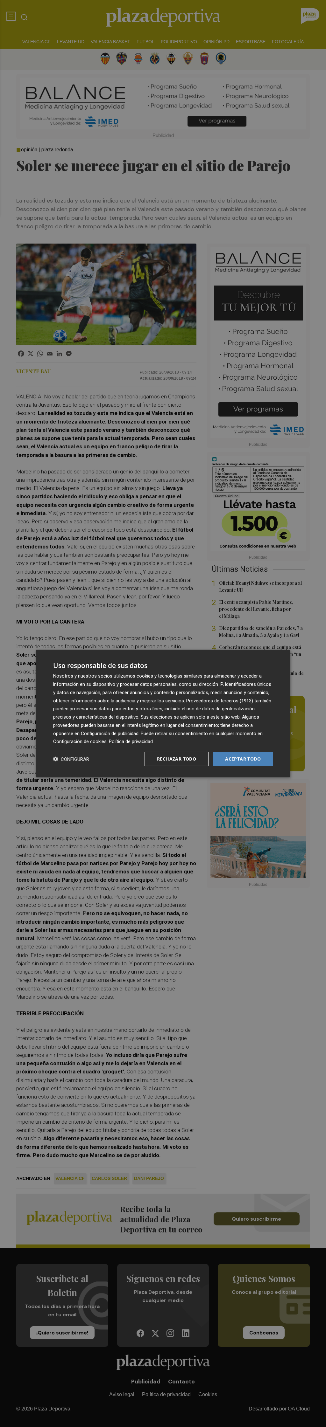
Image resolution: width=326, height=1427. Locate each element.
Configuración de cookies (80, 741)
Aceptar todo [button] (243, 759)
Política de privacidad (131, 741)
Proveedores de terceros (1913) (219, 700)
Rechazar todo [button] (176, 759)
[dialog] (163, 713)
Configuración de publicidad (109, 733)
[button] (71, 759)
